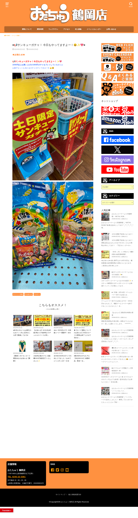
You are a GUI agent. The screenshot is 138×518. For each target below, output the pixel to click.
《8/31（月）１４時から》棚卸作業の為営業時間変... (122, 253)
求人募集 (78, 29)
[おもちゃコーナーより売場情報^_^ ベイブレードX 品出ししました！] (105, 391)
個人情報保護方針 (74, 494)
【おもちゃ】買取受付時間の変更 (122, 314)
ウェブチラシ (53, 29)
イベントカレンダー (94, 29)
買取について (27, 29)
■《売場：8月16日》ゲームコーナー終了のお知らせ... (122, 293)
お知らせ (29, 294)
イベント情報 (19, 294)
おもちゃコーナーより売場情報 (122, 330)
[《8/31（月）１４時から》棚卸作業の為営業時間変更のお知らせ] (105, 255)
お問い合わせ (111, 29)
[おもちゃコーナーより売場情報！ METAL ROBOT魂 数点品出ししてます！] (105, 217)
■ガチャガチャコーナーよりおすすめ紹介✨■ (122, 273)
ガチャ (38, 294)
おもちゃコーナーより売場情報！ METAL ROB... (122, 215)
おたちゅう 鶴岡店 (67, 502)
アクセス (66, 29)
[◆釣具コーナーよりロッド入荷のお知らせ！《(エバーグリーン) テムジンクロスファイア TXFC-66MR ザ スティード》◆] (105, 351)
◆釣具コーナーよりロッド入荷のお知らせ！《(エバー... (122, 349)
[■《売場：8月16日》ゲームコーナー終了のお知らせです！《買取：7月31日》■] (105, 295)
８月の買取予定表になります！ (122, 234)
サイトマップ (60, 494)
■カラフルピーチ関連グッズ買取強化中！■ (122, 369)
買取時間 (40, 29)
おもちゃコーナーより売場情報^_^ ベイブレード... (122, 389)
